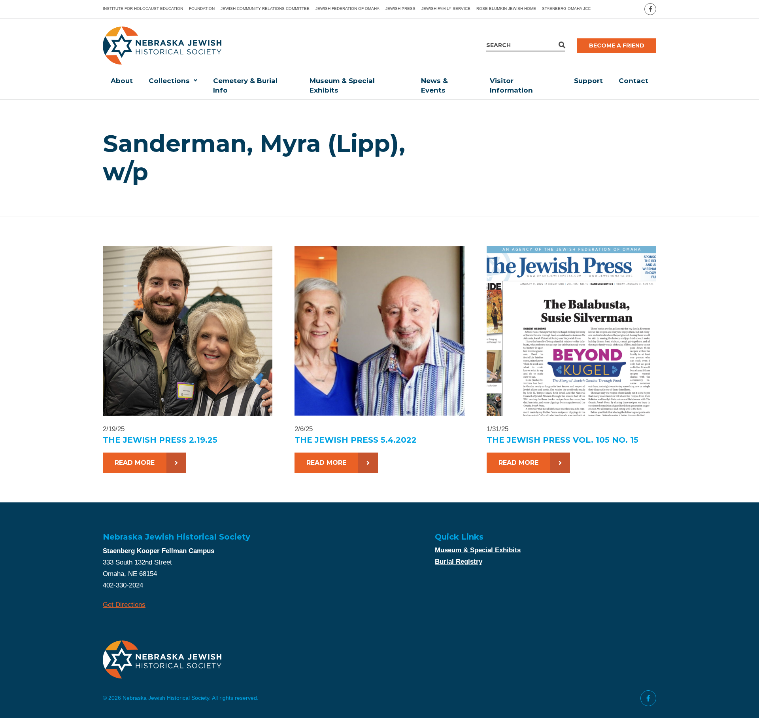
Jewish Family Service (445, 8)
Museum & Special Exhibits (342, 85)
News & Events (434, 85)
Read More (135, 462)
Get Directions (124, 604)
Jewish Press (400, 8)
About (122, 81)
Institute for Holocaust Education (143, 8)
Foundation (202, 8)
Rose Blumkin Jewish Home (506, 8)
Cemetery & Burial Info (245, 85)
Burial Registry (458, 561)
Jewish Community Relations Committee (265, 8)
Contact (633, 81)
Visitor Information (511, 85)
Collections (169, 81)
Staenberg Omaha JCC (566, 8)
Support (588, 81)
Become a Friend (616, 45)
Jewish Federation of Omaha (347, 8)
